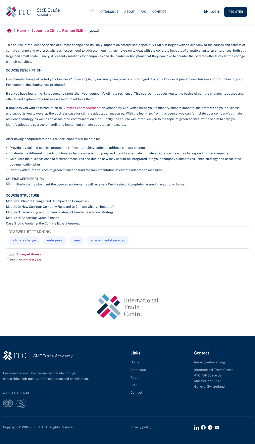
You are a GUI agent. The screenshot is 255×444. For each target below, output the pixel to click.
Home (134, 362)
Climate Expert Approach (81, 108)
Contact (159, 11)
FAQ (143, 11)
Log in (215, 11)
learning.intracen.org (209, 362)
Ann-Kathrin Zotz (28, 260)
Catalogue (109, 11)
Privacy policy (140, 427)
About (129, 11)
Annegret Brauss (28, 254)
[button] (205, 11)
